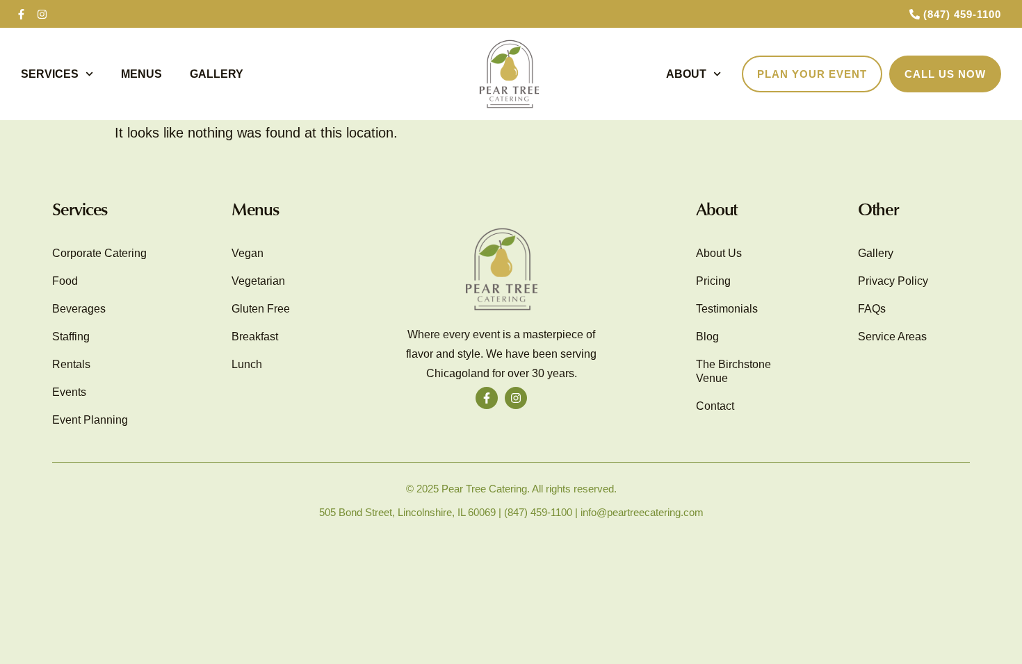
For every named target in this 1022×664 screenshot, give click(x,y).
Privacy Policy (893, 281)
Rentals (71, 364)
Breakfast (255, 336)
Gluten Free (261, 309)
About (686, 74)
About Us (719, 253)
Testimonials (727, 309)
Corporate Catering (99, 253)
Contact (715, 406)
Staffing (71, 336)
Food (65, 281)
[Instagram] (41, 13)
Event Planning (90, 420)
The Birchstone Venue (733, 371)
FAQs (872, 309)
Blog (707, 336)
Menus (141, 74)
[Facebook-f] (20, 13)
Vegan (247, 253)
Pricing (713, 281)
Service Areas (892, 336)
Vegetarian (258, 281)
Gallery (216, 74)
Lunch (247, 364)
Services (50, 74)
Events (69, 392)
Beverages (79, 309)
